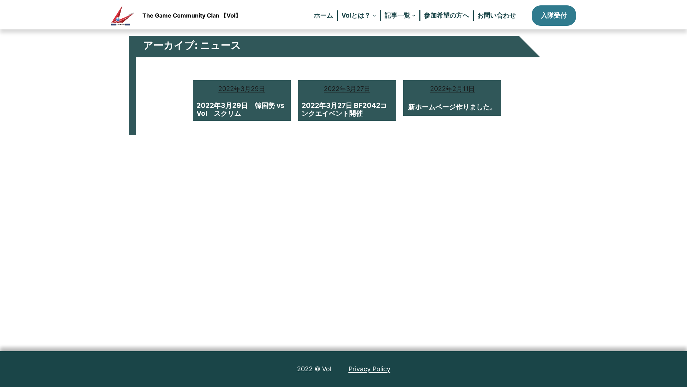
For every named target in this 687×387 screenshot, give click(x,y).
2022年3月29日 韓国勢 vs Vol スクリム (240, 109)
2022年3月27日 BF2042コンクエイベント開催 (344, 109)
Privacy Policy (369, 369)
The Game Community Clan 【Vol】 (191, 15)
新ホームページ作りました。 (452, 107)
